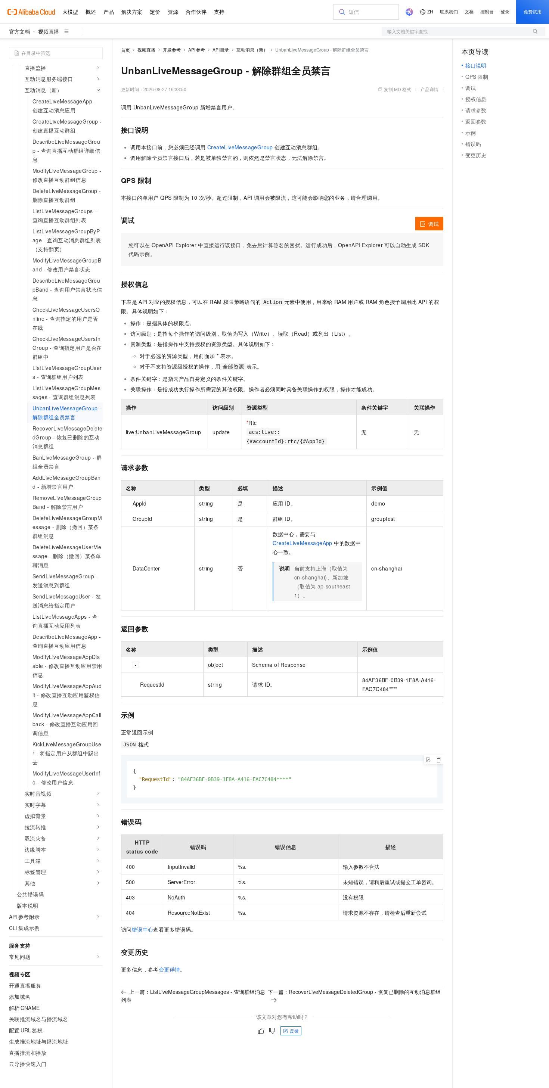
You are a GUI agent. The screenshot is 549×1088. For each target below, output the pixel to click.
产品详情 (429, 89)
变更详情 (169, 969)
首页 (125, 50)
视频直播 (48, 31)
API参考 (196, 49)
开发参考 (172, 49)
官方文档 (19, 31)
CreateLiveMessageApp (302, 543)
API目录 (221, 49)
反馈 (294, 1031)
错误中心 (142, 929)
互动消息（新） (252, 49)
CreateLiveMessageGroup (240, 147)
